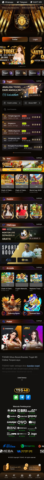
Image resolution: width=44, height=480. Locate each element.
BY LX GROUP (34, 238)
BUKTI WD (37, 2)
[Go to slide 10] (24, 152)
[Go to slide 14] (29, 152)
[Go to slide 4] (23, 66)
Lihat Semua (22, 378)
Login (35, 39)
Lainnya (39, 81)
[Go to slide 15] (30, 152)
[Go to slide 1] (13, 152)
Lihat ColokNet (33, 95)
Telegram (23, 2)
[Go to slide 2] (20, 66)
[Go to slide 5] (18, 152)
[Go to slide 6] (19, 152)
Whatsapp (9, 2)
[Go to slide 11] (25, 152)
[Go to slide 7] (20, 152)
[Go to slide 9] (23, 152)
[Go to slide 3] (22, 66)
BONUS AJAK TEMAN (23, 8)
